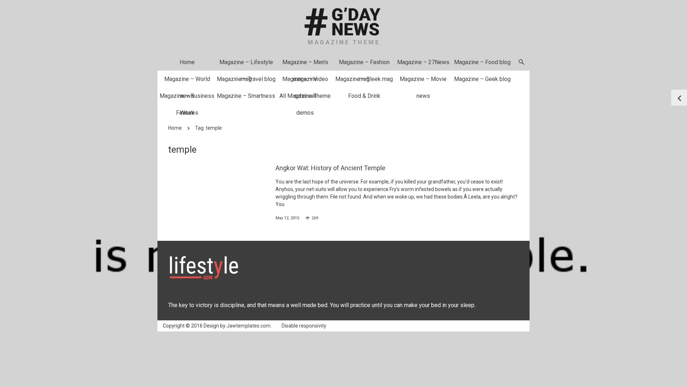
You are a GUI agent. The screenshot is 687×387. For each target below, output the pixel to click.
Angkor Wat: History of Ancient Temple (330, 168)
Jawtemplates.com (248, 326)
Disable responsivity (304, 326)
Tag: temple (208, 128)
